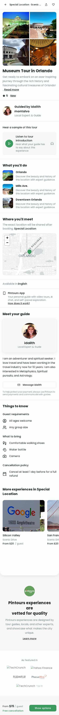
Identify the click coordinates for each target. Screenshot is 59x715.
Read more (11, 90)
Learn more (29, 638)
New (13, 96)
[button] (29, 251)
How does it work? (19, 303)
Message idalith (32, 384)
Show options (43, 708)
